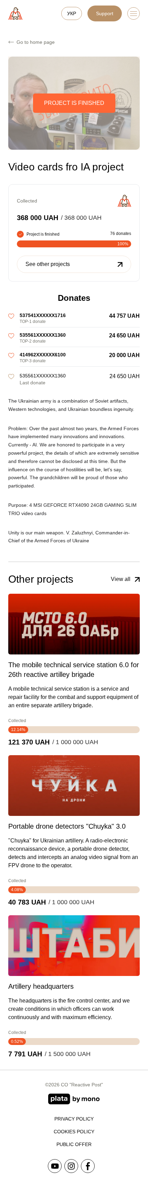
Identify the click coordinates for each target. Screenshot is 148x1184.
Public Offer (74, 1144)
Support (104, 13)
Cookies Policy (74, 1131)
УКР (71, 13)
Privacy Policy (74, 1119)
